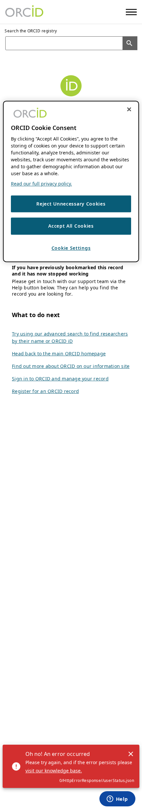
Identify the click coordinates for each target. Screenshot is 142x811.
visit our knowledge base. (53, 770)
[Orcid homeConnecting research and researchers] (24, 11)
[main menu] (131, 12)
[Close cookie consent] (129, 109)
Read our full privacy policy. (41, 183)
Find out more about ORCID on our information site (70, 366)
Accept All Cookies (71, 226)
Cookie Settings (71, 248)
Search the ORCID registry (31, 31)
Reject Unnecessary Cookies (70, 204)
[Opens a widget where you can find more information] (117, 799)
